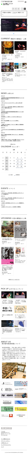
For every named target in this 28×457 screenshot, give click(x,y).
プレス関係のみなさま (5, 439)
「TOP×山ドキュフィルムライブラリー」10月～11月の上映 (11, 102)
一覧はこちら (12, 144)
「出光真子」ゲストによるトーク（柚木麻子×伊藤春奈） (11, 206)
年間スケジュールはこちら (14, 279)
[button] (13, 33)
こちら (14, 12)
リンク (2, 446)
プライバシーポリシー (5, 440)
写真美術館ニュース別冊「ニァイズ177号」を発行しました (11, 116)
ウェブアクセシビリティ (6, 444)
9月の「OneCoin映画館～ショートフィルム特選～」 (10, 120)
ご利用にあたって (4, 442)
